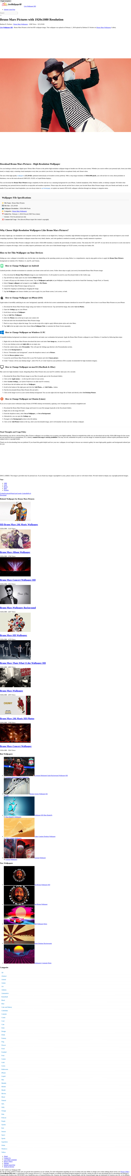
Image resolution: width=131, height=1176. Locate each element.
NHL (3, 1107)
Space (3, 1135)
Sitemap (6, 1163)
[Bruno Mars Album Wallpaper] (15, 548)
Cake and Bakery (6, 1007)
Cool (6, 795)
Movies (3, 1093)
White (3, 1145)
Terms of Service (9, 1166)
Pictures (6, 490)
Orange (3, 1111)
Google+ (19, 493)
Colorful (4, 1014)
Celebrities (4, 1010)
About (6, 1156)
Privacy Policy (8, 1161)
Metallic (3, 1083)
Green (3, 1066)
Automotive (5, 993)
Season (3, 1131)
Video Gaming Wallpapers (13, 838)
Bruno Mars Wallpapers (20, 24)
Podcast (3, 1118)
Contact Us (7, 1158)
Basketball (4, 997)
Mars (5, 488)
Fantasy (3, 1038)
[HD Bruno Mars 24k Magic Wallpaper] (15, 520)
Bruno (6, 487)
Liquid (3, 1076)
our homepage (45, 188)
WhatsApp (13, 493)
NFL (2, 1104)
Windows (4, 1149)
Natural (3, 1100)
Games (3, 1059)
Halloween (4, 1069)
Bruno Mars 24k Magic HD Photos (17, 718)
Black (3, 1000)
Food (3, 1048)
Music (3, 1097)
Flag (2, 1042)
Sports (3, 1138)
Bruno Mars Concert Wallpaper (16, 746)
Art (2, 986)
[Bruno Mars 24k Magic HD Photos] (15, 714)
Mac (2, 1080)
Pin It (29, 493)
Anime (3, 983)
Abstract (4, 976)
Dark (3, 1028)
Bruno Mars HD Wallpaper (13, 635)
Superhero (4, 1142)
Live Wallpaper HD (30, 6)
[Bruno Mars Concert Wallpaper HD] (15, 576)
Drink (3, 1035)
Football (3, 1052)
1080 (5, 483)
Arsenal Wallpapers (11, 859)
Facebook (7, 493)
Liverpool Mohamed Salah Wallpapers (17, 777)
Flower (3, 1045)
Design (3, 1031)
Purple (3, 1121)
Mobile (3, 1086)
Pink (2, 1114)
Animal (3, 979)
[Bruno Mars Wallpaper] (15, 687)
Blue (2, 1004)
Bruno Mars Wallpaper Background (18, 607)
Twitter (2, 493)
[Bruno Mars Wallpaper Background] (15, 603)
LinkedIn (25, 493)
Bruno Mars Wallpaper (11, 691)
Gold (3, 1062)
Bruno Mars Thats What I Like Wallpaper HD (23, 663)
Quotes (3, 1124)
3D (2, 972)
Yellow (3, 1152)
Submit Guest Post (9, 9)
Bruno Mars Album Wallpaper (15, 552)
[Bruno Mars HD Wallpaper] (15, 631)
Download (3, 495)
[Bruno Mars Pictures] (65, 95)
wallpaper (20, 175)
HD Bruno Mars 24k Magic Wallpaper (19, 524)
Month (3, 1090)
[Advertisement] (57, 43)
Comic (3, 1017)
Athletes (3, 990)
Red (2, 1128)
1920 (5, 485)
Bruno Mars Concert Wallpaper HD (18, 580)
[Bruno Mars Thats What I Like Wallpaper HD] (15, 659)
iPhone (3, 1073)
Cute (2, 1024)
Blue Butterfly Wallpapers (13, 817)
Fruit (2, 1055)
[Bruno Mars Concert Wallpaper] (15, 742)
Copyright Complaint (10, 1160)
